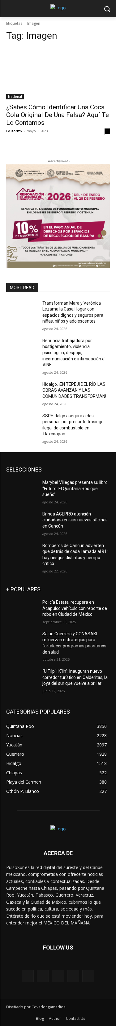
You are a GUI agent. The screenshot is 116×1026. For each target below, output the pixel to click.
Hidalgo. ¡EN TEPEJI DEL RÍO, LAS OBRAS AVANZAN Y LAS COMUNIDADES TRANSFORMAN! (74, 390)
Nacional (15, 96)
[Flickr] (58, 976)
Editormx (14, 130)
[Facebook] (43, 976)
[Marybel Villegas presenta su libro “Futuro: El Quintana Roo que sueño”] (21, 490)
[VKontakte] (88, 976)
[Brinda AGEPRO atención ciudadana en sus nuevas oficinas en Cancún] (21, 522)
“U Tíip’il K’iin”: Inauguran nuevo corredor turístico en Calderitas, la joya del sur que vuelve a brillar (75, 677)
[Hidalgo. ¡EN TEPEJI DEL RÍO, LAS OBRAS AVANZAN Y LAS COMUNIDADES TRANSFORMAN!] (21, 392)
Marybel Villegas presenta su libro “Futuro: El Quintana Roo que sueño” (75, 488)
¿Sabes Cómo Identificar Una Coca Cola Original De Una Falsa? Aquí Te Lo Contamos (57, 114)
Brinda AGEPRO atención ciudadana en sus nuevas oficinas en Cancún (75, 519)
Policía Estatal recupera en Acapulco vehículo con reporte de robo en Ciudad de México (74, 608)
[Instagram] (73, 976)
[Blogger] (28, 976)
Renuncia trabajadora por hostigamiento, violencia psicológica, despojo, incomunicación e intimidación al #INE (73, 352)
